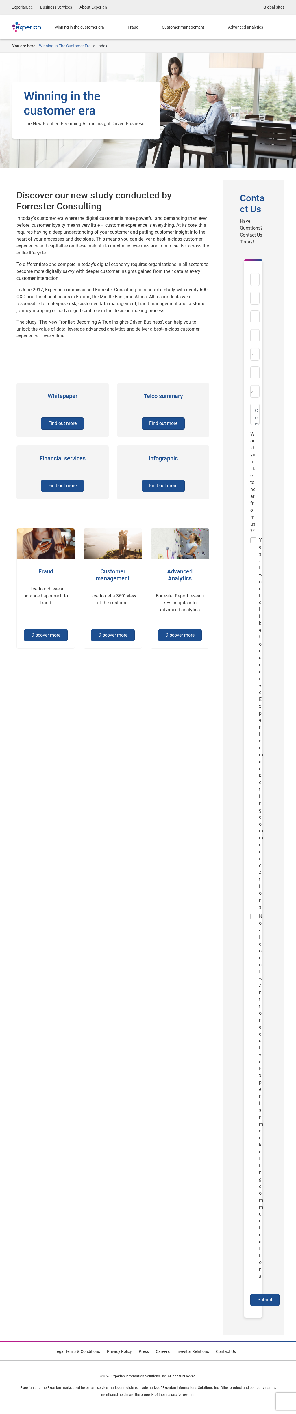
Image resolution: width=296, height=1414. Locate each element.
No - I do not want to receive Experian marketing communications (254, 1096)
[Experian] (31, 27)
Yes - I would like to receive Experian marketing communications (254, 724)
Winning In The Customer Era (65, 46)
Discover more (45, 635)
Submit (265, 1299)
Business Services (56, 7)
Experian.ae (22, 7)
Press (144, 1351)
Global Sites (273, 7)
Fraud (133, 27)
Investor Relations (193, 1351)
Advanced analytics (245, 27)
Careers (163, 1351)
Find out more (62, 423)
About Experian (93, 7)
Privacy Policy (119, 1351)
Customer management (183, 27)
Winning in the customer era (79, 27)
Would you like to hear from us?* (253, 482)
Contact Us (226, 1351)
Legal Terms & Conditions (77, 1351)
